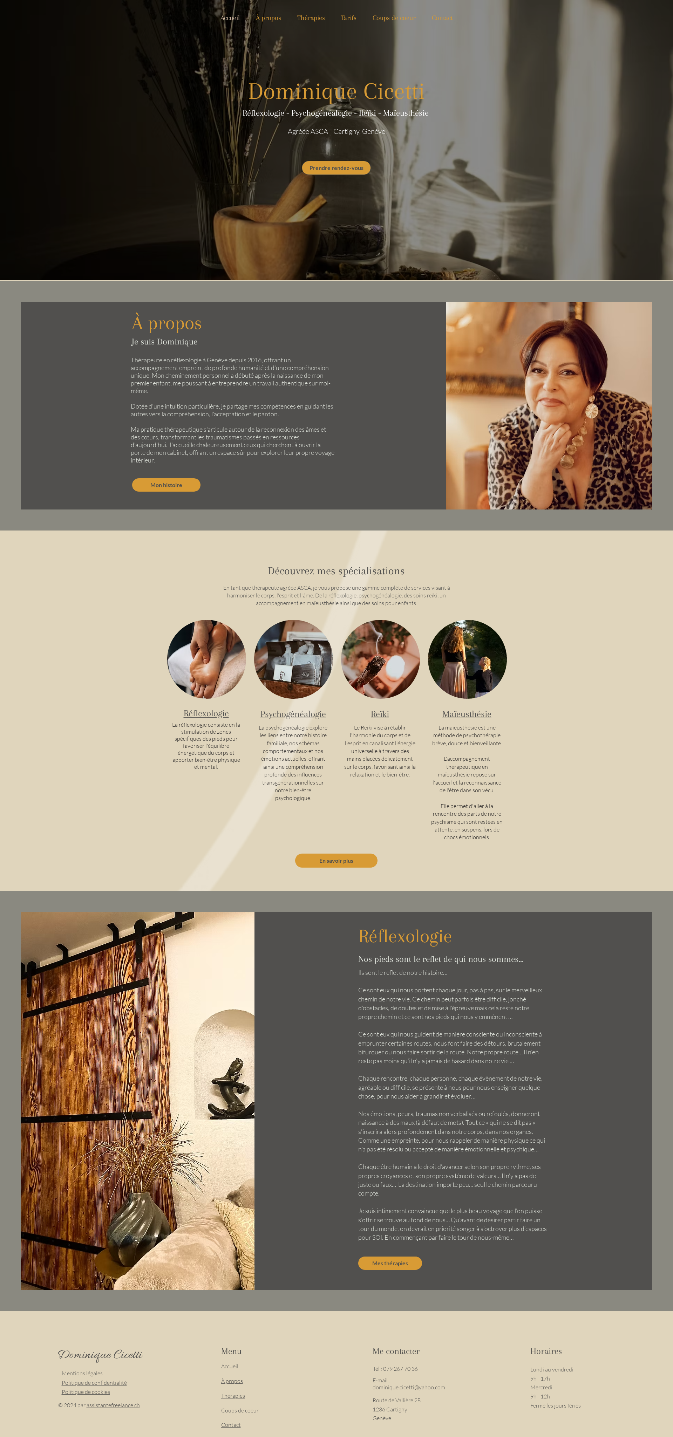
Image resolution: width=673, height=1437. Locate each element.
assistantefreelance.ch (113, 1405)
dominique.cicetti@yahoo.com (409, 1387)
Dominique (85, 1355)
